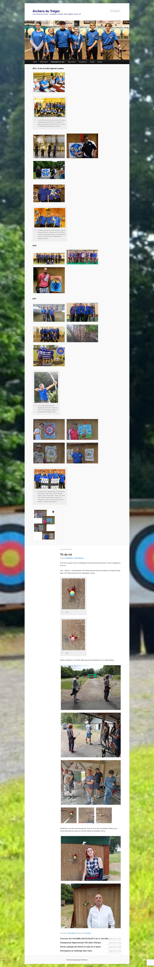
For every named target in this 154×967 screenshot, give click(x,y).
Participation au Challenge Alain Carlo (76, 950)
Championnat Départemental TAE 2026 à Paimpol (80, 942)
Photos (92, 62)
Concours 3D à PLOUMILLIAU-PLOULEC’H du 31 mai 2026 (84, 938)
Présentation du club (57, 62)
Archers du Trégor (46, 11)
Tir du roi (66, 554)
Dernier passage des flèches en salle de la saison (80, 946)
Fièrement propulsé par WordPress (77, 960)
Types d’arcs (72, 62)
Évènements (44, 62)
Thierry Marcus (79, 558)
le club (69, 933)
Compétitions (83, 62)
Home (35, 62)
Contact (100, 62)
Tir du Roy (88, 933)
